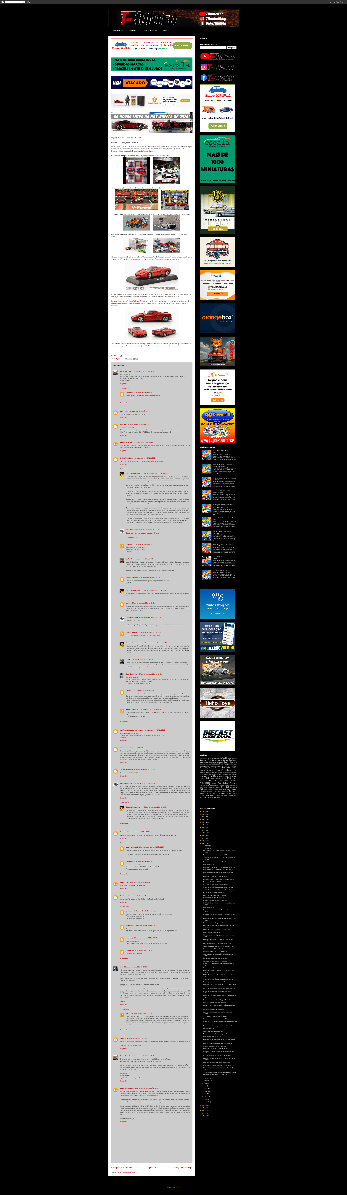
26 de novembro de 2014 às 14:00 (150, 617)
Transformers (209, 795)
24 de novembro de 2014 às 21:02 (144, 783)
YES (214, 797)
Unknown (129, 392)
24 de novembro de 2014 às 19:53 (143, 458)
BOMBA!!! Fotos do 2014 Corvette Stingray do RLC (219, 867)
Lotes (202, 778)
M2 (207, 778)
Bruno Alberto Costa (127, 1088)
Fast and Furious (230, 766)
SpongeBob (209, 791)
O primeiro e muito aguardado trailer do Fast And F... (219, 1072)
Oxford (214, 783)
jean (121, 748)
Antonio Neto (124, 442)
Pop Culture (223, 783)
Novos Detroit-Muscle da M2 (212, 932)
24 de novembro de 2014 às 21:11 (145, 544)
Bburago (234, 758)
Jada (201, 776)
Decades (234, 764)
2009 (204, 1115)
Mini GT (213, 781)
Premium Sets (204, 785)
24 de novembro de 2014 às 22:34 (145, 861)
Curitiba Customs (149, 151)
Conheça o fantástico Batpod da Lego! (215, 958)
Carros (220, 760)
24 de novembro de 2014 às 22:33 (145, 392)
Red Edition (217, 787)
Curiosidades (214, 764)
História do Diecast (150, 31)
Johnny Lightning (211, 776)
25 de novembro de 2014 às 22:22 (143, 603)
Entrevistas (219, 766)
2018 (204, 833)
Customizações (225, 764)
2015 (204, 840)
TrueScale (217, 795)
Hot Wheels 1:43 (230, 772)
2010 (204, 1113)
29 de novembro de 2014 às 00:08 (150, 709)
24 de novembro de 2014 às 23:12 (145, 911)
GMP (218, 770)
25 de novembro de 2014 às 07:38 (145, 925)
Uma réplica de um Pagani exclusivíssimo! (216, 923)
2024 (204, 817)
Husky (230, 774)
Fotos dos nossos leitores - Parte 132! (215, 900)
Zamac (218, 797)
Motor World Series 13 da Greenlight (214, 1046)
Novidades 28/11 (208, 864)
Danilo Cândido (125, 371)
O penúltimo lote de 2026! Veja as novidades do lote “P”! (223, 505)
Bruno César (124, 882)
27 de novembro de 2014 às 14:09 (143, 691)
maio (205, 1091)
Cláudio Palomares (126, 769)
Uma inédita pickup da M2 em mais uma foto (217, 943)
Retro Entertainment (229, 787)
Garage (202, 770)
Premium (233, 783)
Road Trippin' (208, 789)
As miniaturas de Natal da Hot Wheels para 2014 (218, 946)
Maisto (213, 778)
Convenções (228, 762)
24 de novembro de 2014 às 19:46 (138, 411)
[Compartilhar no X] (131, 359)
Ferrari (202, 768)
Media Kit (165, 31)
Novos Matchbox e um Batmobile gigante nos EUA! (219, 988)
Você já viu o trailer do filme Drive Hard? (215, 1016)
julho (205, 1086)
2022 (204, 822)
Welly (211, 797)
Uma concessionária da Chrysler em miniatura (217, 1043)
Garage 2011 (211, 770)
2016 (204, 838)
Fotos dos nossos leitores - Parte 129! (215, 1074)
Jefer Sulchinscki (132, 674)
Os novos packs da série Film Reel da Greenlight (218, 879)
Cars (201, 762)
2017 (204, 835)
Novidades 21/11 (208, 907)
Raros (210, 787)
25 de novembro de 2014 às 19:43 (141, 1013)
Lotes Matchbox (133, 31)
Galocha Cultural (132, 530)
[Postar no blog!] (128, 359)
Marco (122, 1038)
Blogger (178, 1187)
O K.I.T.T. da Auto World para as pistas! (215, 884)
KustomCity (228, 776)
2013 (204, 1105)
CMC (210, 762)
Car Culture (212, 760)
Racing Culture (203, 787)
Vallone (128, 603)
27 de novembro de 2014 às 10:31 (150, 674)
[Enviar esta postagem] (120, 355)
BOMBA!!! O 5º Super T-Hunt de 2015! (215, 1048)
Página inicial (152, 1167)
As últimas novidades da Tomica (213, 1031)
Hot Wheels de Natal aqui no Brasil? (214, 895)
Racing (222, 785)
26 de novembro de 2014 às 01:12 (143, 950)
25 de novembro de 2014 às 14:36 (135, 967)
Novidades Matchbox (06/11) (212, 1036)
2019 (204, 830)
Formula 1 (218, 768)
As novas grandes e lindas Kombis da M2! (216, 1062)
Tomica (228, 793)
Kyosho (118, 359)
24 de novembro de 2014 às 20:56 (150, 530)
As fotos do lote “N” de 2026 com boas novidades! (223, 491)
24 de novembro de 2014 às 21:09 (155, 807)
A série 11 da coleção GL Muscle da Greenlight (218, 979)
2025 (204, 814)
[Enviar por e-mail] (126, 359)
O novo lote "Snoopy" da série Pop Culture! (217, 1065)
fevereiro (207, 1099)
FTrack (128, 691)
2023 (204, 819)
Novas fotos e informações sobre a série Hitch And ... (220, 1026)
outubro (206, 1078)
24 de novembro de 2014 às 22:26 (140, 882)
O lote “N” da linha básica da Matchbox (215, 862)
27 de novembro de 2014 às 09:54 (146, 1088)
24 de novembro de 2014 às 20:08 (155, 473)
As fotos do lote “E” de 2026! (222, 570)
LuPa (128, 559)
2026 (204, 811)
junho (206, 1088)
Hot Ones (223, 772)
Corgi (206, 764)
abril (205, 1094)
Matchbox (232, 778)
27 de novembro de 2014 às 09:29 (142, 659)
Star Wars (217, 791)
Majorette (218, 778)
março (206, 1096)
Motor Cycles (224, 780)
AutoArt (229, 758)
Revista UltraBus (126, 458)
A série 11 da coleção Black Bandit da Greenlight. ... (219, 887)
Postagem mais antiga (182, 1167)
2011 (204, 1110)
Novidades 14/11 (208, 968)
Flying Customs (209, 768)
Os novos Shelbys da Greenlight (213, 1009)
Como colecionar (217, 762)
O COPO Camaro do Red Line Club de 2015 (217, 1055)
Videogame (232, 795)
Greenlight (226, 770)
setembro (207, 1080)
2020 (204, 827)
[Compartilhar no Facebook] (133, 359)
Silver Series (227, 789)
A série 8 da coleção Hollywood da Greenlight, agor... (220, 890)
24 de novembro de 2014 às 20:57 (145, 769)
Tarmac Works (205, 793)
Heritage (202, 772)
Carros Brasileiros (230, 760)
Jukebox (221, 776)
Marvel (224, 778)
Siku (220, 789)
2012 (204, 1107)
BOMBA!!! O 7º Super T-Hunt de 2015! (215, 876)
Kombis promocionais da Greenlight (214, 982)
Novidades (205, 783)
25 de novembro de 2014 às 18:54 (155, 590)
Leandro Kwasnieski (133, 847)
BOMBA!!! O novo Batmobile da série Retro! (217, 929)
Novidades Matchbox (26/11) (212, 882)
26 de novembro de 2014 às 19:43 (155, 643)
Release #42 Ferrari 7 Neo (119, 303)
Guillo (235, 770)
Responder (123, 384)
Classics (205, 762)
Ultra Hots (224, 795)
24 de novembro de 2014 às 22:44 (137, 896)
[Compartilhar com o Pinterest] (136, 359)
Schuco (216, 789)
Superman (225, 791)
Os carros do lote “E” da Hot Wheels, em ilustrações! (219, 949)
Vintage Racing (205, 797)
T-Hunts (233, 791)
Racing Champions (231, 785)
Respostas (125, 388)
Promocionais (214, 785)
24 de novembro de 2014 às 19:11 (143, 371)
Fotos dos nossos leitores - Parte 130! (215, 1019)
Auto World (222, 758)
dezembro (207, 845)
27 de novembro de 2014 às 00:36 (136, 1038)
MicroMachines (203, 780)
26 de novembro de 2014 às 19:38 (150, 632)
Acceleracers (203, 758)
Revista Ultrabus (132, 709)
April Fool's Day (213, 758)
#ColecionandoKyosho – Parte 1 (213, 892)
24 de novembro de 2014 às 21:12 (138, 832)
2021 (204, 825)
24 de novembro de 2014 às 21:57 (152, 847)
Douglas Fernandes (133, 473)
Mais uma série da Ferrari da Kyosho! (215, 1034)
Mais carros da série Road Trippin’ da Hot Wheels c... (219, 1000)
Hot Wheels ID (213, 774)
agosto (206, 1083)
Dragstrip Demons (210, 766)
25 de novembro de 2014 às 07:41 (145, 938)
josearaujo (130, 925)
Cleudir (122, 896)
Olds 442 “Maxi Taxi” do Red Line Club (215, 1002)
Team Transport (218, 793)
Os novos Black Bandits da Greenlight (215, 951)
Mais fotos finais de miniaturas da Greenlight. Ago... (219, 869)
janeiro (206, 1102)
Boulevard (204, 760)
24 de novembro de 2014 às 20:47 (134, 748)
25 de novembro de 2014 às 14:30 (142, 559)
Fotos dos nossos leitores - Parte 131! (215, 961)
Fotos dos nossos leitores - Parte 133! (215, 855)
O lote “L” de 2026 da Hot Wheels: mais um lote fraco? (223, 465)
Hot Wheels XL (223, 774)
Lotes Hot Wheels (117, 31)
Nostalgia (234, 780)
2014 (204, 843)
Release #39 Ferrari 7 (134, 301)
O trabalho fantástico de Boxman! (213, 897)
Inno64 (234, 774)
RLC (201, 789)
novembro (207, 848)
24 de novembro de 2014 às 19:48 (141, 442)
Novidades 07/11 (208, 1028)
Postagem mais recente (121, 1167)
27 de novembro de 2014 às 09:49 (143, 1056)
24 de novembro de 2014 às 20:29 (153, 730)
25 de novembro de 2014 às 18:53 (150, 577)
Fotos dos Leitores (229, 768)
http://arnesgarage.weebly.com (131, 730)
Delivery (202, 766)
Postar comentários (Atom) (126, 1172)
